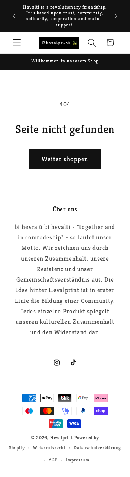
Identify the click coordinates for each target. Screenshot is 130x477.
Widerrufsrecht (49, 448)
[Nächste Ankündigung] (116, 16)
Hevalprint (61, 438)
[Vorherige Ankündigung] (14, 16)
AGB (53, 460)
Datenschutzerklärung (97, 448)
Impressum (77, 460)
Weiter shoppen (65, 159)
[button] (17, 43)
